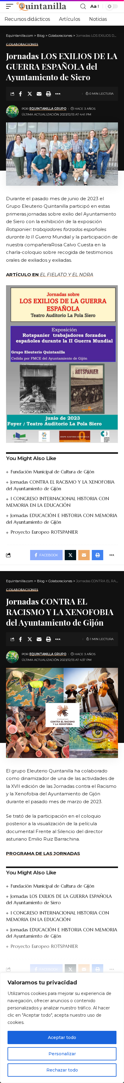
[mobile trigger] (11, 6)
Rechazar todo (62, 1070)
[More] (58, 94)
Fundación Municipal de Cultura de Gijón (52, 472)
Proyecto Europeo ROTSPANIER (44, 532)
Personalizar (62, 1053)
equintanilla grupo (48, 109)
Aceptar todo (62, 1037)
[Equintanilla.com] (41, 6)
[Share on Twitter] (30, 94)
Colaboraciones (22, 44)
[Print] (48, 94)
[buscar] (83, 6)
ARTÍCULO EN (49, 274)
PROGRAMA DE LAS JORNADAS (43, 853)
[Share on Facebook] (20, 94)
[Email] (39, 94)
